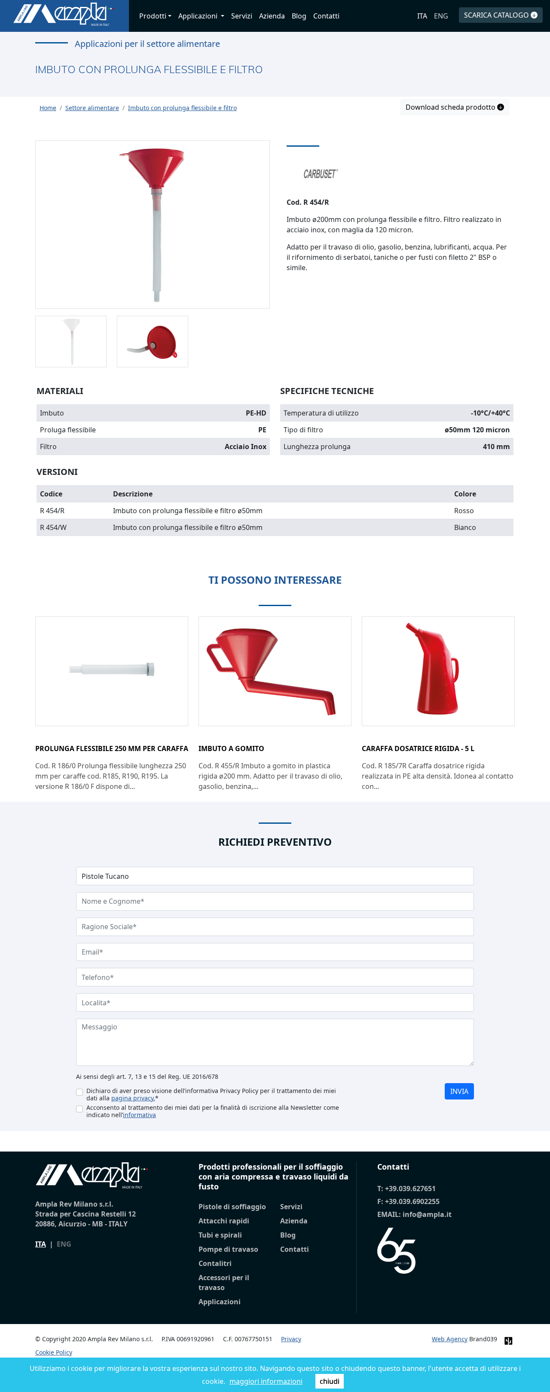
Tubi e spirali (220, 1235)
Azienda (272, 16)
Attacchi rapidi (224, 1221)
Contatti (326, 16)
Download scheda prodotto (451, 107)
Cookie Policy (53, 1352)
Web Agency (450, 1339)
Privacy (291, 1339)
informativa (139, 1115)
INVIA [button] (459, 1091)
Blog (299, 16)
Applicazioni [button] (198, 16)
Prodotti (152, 16)
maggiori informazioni (265, 1381)
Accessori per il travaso (224, 1282)
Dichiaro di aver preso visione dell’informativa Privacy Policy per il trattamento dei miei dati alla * (211, 1094)
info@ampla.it (427, 1214)
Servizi (241, 16)
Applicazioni (220, 1301)
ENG (441, 16)
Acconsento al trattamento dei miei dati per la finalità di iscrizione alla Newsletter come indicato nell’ (212, 1111)
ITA (422, 16)
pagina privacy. (133, 1098)
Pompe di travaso (228, 1249)
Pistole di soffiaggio (232, 1206)
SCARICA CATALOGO (497, 15)
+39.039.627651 (410, 1188)
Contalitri (215, 1263)
